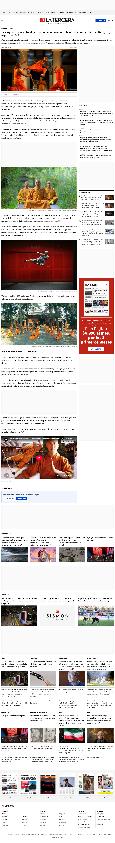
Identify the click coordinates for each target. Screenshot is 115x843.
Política (9, 12)
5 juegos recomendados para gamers (100, 539)
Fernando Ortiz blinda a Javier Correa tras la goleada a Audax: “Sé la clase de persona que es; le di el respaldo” (100, 692)
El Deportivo (39, 12)
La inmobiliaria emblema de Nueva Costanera (42, 702)
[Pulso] (29, 795)
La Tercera (7, 47)
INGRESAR (111, 20)
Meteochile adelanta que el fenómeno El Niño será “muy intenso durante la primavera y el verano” (14, 541)
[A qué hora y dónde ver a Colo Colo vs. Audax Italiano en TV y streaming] (96, 615)
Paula (89, 713)
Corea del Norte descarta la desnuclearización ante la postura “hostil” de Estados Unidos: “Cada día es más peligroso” (71, 749)
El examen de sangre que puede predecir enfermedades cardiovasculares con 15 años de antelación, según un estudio (95, 139)
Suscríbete (22, 499)
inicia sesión (9, 499)
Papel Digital (82, 12)
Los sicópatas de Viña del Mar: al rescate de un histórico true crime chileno (95, 157)
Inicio (3, 12)
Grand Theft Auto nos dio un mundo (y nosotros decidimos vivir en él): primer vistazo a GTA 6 (43, 541)
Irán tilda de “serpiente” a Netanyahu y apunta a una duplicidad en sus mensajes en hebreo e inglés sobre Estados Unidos (96, 113)
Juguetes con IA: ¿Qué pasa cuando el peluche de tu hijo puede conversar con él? (100, 748)
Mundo (47, 12)
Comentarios (15, 94)
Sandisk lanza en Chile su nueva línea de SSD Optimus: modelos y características (14, 759)
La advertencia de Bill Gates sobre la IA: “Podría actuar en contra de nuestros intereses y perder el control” (96, 122)
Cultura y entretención (38, 713)
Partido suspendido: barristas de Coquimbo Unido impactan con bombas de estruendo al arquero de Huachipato (99, 665)
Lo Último (61, 12)
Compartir (6, 94)
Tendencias (63, 659)
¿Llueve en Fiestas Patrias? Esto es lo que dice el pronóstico (95, 131)
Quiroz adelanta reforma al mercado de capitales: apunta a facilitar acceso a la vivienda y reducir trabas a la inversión (43, 693)
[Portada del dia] (96, 315)
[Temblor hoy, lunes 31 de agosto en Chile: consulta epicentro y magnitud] (57, 615)
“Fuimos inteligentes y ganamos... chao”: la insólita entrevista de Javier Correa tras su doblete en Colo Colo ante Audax (99, 704)
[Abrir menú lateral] (3, 20)
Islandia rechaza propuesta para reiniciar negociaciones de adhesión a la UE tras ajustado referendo (71, 759)
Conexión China (7, 28)
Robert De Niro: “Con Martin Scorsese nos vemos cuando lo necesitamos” (42, 747)
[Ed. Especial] (67, 795)
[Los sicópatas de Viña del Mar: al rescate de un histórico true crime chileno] (43, 735)
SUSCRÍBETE (96, 349)
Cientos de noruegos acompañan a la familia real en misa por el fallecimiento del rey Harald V (92, 205)
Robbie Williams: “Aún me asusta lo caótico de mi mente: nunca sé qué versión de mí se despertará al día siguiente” (42, 760)
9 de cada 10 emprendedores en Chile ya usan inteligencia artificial (43, 664)
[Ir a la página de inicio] (57, 20)
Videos (53, 12)
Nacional (16, 12)
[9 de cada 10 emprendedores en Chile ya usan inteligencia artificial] (43, 678)
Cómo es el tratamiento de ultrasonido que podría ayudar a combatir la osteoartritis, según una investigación (92, 232)
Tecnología (31, 12)
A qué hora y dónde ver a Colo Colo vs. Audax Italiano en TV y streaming (95, 599)
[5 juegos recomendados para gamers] (100, 554)
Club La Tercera (71, 12)
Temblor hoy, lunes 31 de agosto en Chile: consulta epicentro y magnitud (57, 599)
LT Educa (90, 12)
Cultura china (13, 482)
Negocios (23, 12)
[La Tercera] (10, 795)
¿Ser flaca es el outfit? (94, 757)
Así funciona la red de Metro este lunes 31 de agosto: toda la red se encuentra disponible (19, 601)
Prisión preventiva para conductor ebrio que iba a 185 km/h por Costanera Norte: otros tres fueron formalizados (92, 223)
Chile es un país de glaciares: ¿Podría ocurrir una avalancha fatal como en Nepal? (72, 541)
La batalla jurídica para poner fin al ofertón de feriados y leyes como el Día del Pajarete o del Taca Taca (14, 703)
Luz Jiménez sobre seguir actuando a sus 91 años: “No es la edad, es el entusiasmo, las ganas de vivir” (92, 197)
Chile (3, 659)
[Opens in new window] (48, 795)
